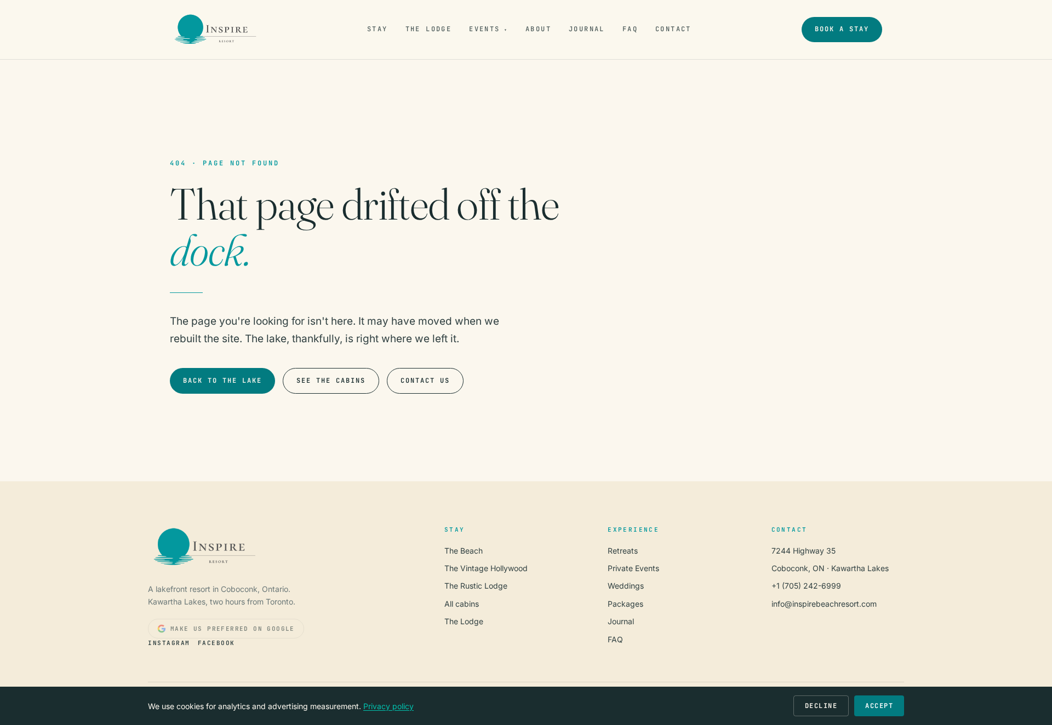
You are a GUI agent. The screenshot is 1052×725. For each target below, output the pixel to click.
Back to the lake (222, 380)
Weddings (626, 585)
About (538, 29)
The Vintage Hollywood (486, 568)
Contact (673, 29)
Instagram (169, 643)
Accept (879, 705)
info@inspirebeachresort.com (824, 603)
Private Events (633, 568)
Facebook (216, 643)
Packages (625, 603)
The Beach (463, 550)
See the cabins (330, 380)
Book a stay (842, 29)
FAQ (630, 29)
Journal (587, 29)
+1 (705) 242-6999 (806, 585)
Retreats (623, 550)
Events (488, 29)
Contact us (425, 380)
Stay (377, 29)
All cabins (461, 603)
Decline (821, 705)
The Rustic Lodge (475, 585)
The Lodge (428, 29)
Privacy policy (388, 706)
